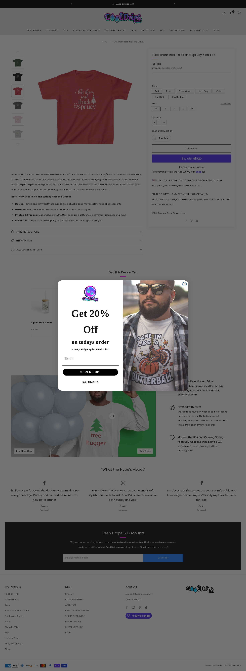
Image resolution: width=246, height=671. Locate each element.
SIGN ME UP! (90, 372)
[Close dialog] (185, 284)
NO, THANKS (90, 382)
